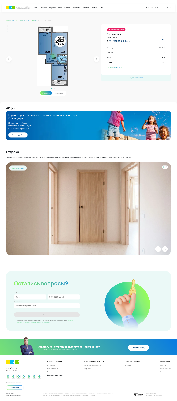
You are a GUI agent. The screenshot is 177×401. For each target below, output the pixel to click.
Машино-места (89, 372)
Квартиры (52, 8)
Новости (163, 365)
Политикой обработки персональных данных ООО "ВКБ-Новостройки (45, 321)
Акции (60, 8)
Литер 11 (34, 20)
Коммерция (76, 8)
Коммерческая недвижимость (94, 365)
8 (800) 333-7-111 (152, 8)
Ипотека (67, 8)
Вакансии (86, 8)
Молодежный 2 (52, 369)
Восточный (51, 365)
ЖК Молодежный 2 (22, 20)
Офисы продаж (165, 369)
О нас (36, 8)
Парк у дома (51, 372)
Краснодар (10, 20)
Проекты (44, 8)
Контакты (94, 8)
